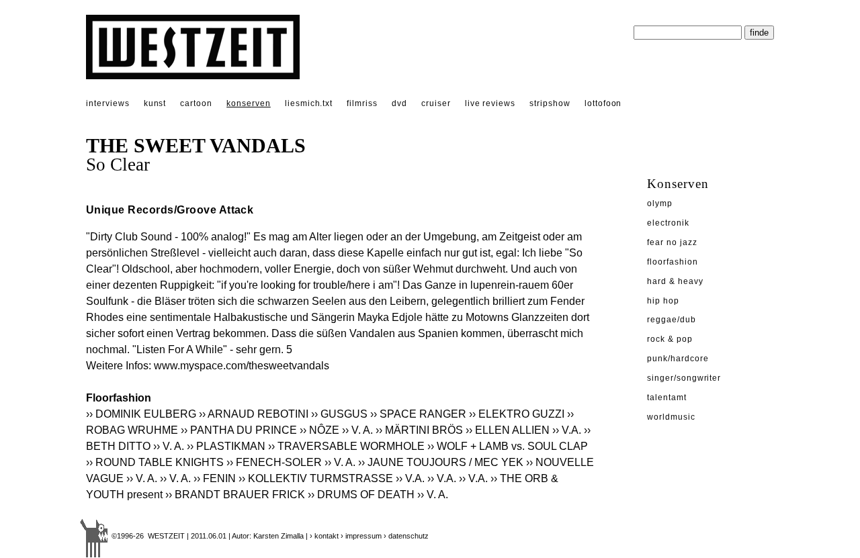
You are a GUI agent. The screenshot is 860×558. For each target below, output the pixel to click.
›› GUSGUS (339, 414)
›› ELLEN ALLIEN (508, 430)
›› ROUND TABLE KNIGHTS (155, 462)
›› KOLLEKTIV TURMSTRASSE (316, 478)
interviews (108, 103)
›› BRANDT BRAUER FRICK (235, 494)
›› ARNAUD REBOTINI (253, 414)
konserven (248, 103)
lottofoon (603, 103)
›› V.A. (566, 430)
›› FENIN (215, 478)
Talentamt (667, 397)
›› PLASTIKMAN (226, 446)
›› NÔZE (319, 430)
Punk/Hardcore (677, 359)
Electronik (668, 223)
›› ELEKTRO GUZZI (516, 414)
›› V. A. (357, 430)
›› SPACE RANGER (418, 414)
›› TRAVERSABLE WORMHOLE (346, 446)
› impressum (361, 536)
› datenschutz (406, 536)
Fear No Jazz (672, 242)
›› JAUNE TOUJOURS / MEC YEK (440, 462)
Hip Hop (663, 301)
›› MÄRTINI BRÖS (419, 430)
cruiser (436, 103)
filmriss (362, 103)
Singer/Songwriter (684, 378)
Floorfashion (672, 262)
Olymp (660, 203)
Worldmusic (671, 417)
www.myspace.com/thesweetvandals (241, 365)
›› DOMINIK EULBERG (141, 414)
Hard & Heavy (675, 281)
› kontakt (324, 536)
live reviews (490, 103)
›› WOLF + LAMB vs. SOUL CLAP (507, 446)
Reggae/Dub (671, 320)
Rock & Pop (670, 339)
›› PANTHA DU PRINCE (239, 430)
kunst (155, 103)
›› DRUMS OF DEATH (361, 494)
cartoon (196, 103)
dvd (399, 103)
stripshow (549, 103)
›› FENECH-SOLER (274, 462)
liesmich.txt (309, 103)
